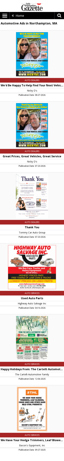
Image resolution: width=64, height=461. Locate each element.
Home (20, 16)
